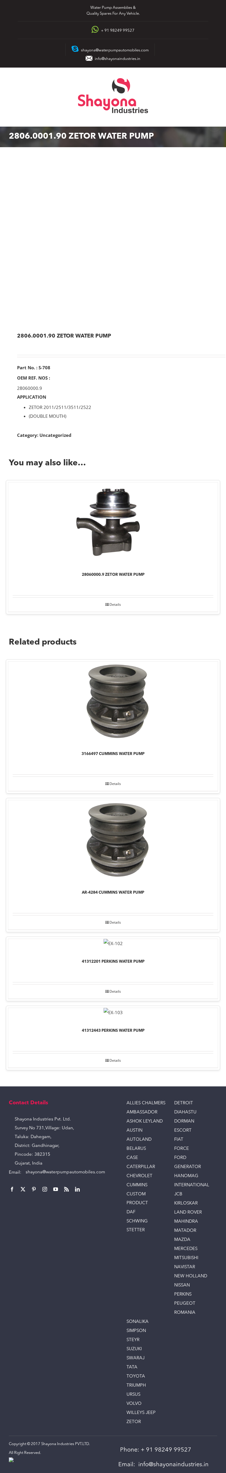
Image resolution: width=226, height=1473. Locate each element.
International (191, 1185)
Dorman (184, 1121)
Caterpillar (141, 1167)
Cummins (137, 1185)
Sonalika (138, 1322)
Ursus (133, 1395)
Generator (187, 1167)
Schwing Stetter (137, 1225)
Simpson (136, 1331)
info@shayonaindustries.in (117, 59)
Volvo (134, 1404)
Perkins (183, 1294)
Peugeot (184, 1303)
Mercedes (185, 1249)
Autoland (139, 1140)
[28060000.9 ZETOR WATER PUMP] (113, 523)
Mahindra (186, 1221)
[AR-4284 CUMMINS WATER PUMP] (113, 841)
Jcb (178, 1194)
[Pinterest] (33, 1189)
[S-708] (113, 240)
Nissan (182, 1285)
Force (181, 1149)
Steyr (133, 1340)
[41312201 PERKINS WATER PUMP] (113, 945)
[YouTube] (55, 1189)
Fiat (178, 1140)
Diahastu (185, 1112)
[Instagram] (44, 1189)
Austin (134, 1130)
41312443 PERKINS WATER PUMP (113, 1031)
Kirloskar (186, 1203)
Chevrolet (139, 1176)
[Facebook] (12, 1189)
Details (115, 604)
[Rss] (66, 1189)
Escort (183, 1130)
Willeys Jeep (141, 1413)
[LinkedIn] (77, 1189)
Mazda (182, 1240)
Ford (180, 1158)
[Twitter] (23, 1189)
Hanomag (186, 1176)
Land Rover (188, 1212)
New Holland (190, 1276)
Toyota (136, 1376)
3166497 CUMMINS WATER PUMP (113, 754)
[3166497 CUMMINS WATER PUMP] (113, 702)
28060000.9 (29, 388)
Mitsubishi (186, 1258)
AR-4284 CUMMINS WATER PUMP (113, 893)
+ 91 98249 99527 (166, 1450)
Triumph (136, 1385)
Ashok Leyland (145, 1121)
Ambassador (142, 1112)
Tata (132, 1367)
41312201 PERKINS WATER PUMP (113, 962)
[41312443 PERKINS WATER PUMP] (113, 1014)
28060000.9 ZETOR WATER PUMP (113, 575)
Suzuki (134, 1349)
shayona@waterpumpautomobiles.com (65, 1172)
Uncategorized (55, 435)
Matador (185, 1231)
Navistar (184, 1267)
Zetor (134, 1422)
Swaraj (135, 1358)
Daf (131, 1212)
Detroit (183, 1103)
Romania (184, 1313)
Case (132, 1158)
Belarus (136, 1149)
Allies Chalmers (146, 1103)
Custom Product (137, 1198)
